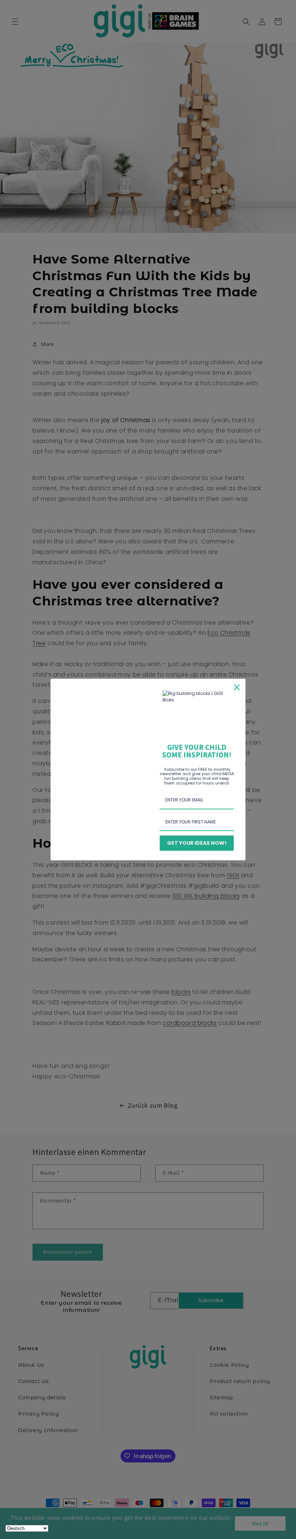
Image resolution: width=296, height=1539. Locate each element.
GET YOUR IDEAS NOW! (197, 843)
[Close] (236, 687)
